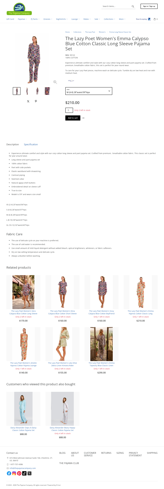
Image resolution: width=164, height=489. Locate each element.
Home (67, 32)
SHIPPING (152, 452)
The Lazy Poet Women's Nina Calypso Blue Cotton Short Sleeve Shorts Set (62, 313)
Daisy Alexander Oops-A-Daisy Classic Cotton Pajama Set (23, 428)
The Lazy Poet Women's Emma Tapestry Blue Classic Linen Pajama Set (102, 365)
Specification (31, 144)
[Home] (19, 8)
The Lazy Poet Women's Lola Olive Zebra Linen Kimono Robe (62, 364)
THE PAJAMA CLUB (69, 463)
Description (12, 144)
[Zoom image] (55, 82)
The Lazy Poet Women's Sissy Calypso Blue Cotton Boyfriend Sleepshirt (102, 313)
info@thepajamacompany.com (23, 468)
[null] (28, 101)
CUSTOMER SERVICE (90, 454)
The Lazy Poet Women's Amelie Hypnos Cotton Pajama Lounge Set (23, 365)
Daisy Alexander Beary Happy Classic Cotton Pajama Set (62, 428)
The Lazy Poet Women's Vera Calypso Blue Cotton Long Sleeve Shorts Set (23, 313)
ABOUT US (75, 454)
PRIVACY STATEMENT (135, 454)
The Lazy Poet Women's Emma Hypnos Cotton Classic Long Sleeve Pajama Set (141, 313)
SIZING (120, 452)
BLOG (62, 452)
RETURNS (106, 452)
